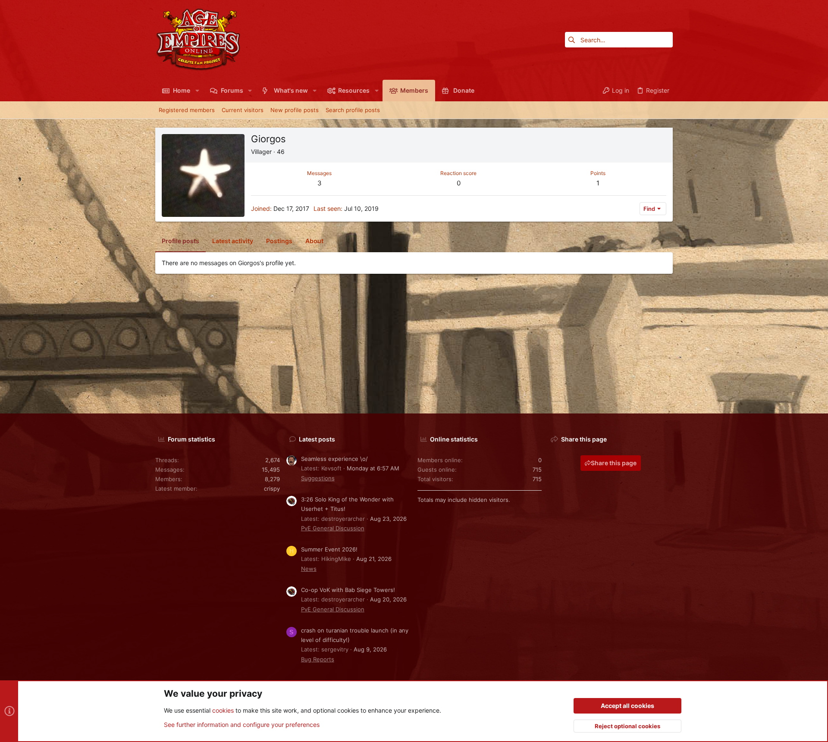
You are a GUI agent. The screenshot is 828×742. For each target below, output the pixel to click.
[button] (197, 90)
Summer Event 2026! (329, 549)
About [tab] (314, 240)
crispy (272, 488)
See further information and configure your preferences (242, 724)
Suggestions (318, 478)
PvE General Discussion (332, 528)
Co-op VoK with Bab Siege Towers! (348, 589)
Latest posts (317, 439)
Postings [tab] (279, 240)
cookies (223, 710)
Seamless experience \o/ (334, 458)
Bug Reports (317, 659)
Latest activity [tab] (232, 240)
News (309, 568)
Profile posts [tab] (180, 240)
